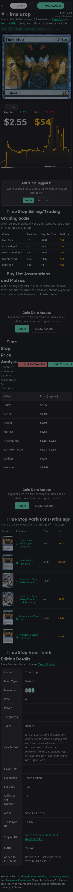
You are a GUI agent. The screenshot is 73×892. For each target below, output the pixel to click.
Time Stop (58, 19)
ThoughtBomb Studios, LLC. (36, 876)
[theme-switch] (32, 6)
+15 (56, 28)
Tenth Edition (9, 23)
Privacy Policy (61, 876)
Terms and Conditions (18, 880)
